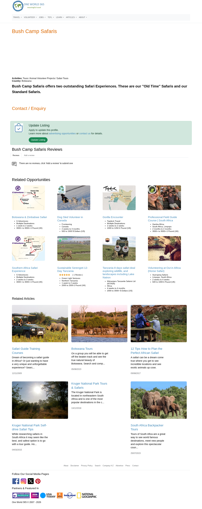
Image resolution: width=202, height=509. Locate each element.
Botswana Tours (82, 348)
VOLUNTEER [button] (29, 17)
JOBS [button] (41, 17)
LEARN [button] (59, 17)
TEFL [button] (50, 17)
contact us (85, 133)
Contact (135, 466)
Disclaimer (74, 466)
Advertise (119, 466)
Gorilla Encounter (113, 217)
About (66, 466)
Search (97, 466)
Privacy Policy (87, 466)
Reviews (16, 155)
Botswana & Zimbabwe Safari (29, 217)
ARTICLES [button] (70, 17)
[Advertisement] (101, 55)
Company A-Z (108, 466)
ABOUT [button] (82, 17)
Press (127, 466)
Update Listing (38, 140)
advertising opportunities (62, 133)
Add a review (29, 155)
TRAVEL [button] (16, 17)
